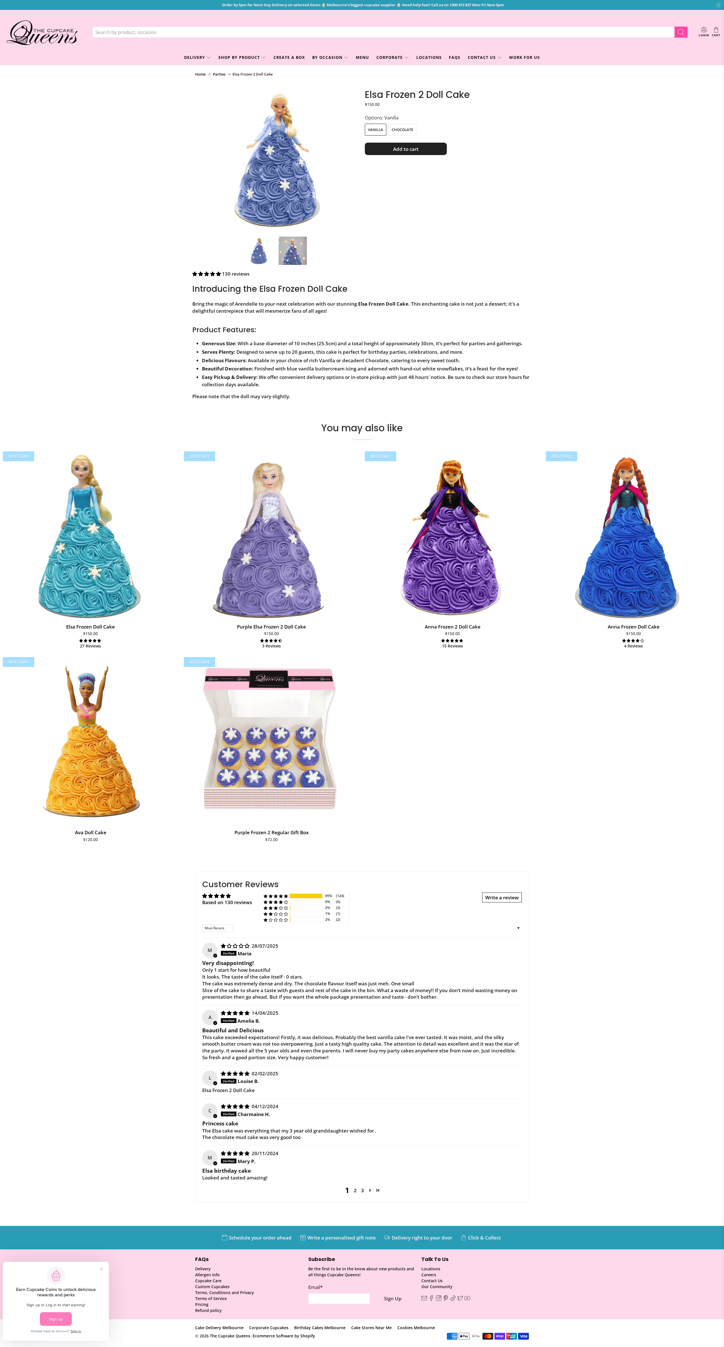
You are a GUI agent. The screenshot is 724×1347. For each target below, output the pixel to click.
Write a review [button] (502, 897)
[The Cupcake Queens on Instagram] (438, 1299)
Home (200, 74)
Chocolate (402, 129)
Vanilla (375, 129)
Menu (362, 57)
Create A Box (289, 57)
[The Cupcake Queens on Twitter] (460, 1299)
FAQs (454, 57)
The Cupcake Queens (230, 1336)
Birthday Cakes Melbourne (320, 1327)
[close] (718, 5)
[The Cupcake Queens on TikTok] (453, 1299)
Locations (429, 57)
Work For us (524, 57)
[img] (235, 946)
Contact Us (482, 57)
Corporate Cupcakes (268, 1327)
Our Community (437, 1286)
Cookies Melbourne (416, 1327)
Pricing (201, 1304)
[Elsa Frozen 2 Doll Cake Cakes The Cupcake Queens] (277, 160)
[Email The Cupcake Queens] (424, 1299)
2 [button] (355, 1190)
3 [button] (362, 1190)
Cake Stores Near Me (371, 1327)
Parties (219, 74)
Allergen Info (207, 1274)
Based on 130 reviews (227, 902)
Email (315, 1287)
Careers (428, 1274)
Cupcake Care (208, 1280)
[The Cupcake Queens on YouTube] (467, 1299)
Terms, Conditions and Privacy (224, 1292)
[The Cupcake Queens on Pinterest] (446, 1299)
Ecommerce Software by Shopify (284, 1336)
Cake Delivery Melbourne (219, 1327)
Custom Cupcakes (212, 1286)
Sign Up (393, 1298)
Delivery (203, 1268)
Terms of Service (211, 1298)
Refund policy (208, 1310)
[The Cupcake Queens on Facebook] (431, 1299)
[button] (206, 274)
